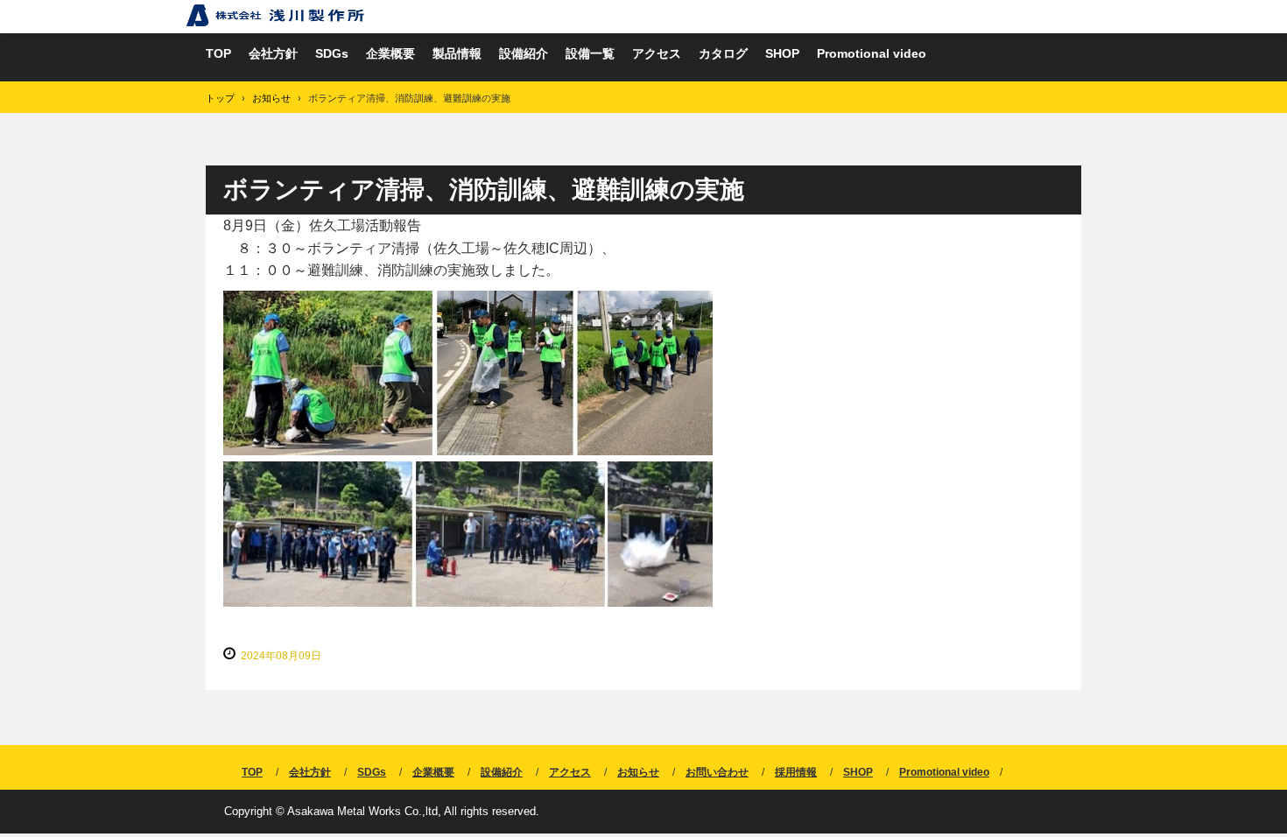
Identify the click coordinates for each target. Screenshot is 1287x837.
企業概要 (390, 53)
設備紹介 (523, 53)
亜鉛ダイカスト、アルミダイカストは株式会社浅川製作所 (275, 15)
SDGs (331, 53)
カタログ (723, 53)
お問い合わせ (717, 772)
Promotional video (871, 53)
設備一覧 (590, 53)
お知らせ (638, 772)
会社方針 (273, 53)
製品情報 (457, 53)
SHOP (782, 53)
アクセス (656, 53)
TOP (218, 53)
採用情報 (796, 772)
